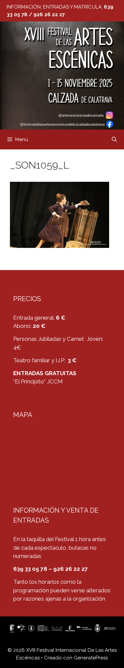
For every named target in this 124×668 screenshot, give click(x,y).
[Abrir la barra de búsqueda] (114, 139)
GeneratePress (91, 658)
